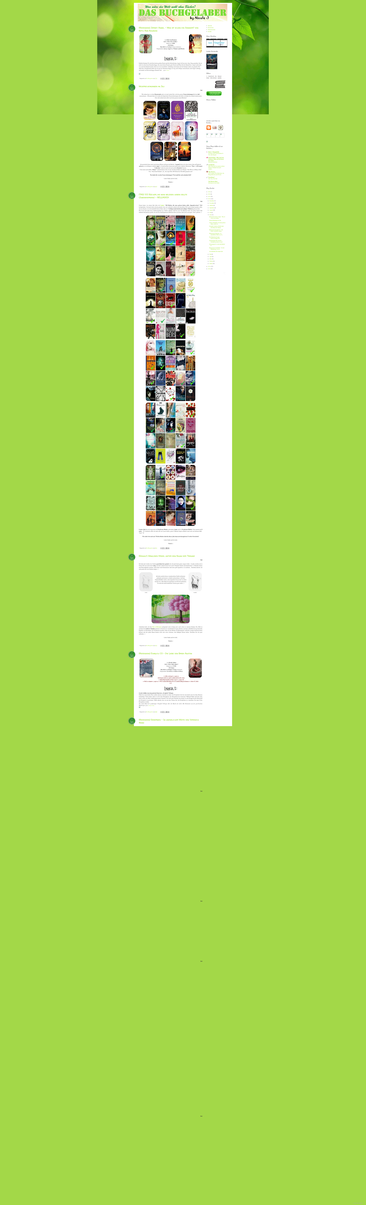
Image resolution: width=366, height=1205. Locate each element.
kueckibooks (211, 165)
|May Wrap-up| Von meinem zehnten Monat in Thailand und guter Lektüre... (216, 167)
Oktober (211, 205)
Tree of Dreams (156, 627)
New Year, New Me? (212, 178)
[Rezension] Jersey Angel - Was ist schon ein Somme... (217, 217)
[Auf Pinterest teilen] (168, 79)
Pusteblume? (211, 177)
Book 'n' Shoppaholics (213, 152)
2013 (209, 266)
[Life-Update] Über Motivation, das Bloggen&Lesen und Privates (216, 173)
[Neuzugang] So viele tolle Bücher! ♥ (157, 957)
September (211, 207)
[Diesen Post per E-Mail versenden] (161, 79)
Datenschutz (157, 1197)
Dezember (211, 201)
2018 (209, 191)
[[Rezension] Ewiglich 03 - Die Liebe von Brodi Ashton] (139, 707)
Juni (210, 214)
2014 (209, 198)
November (211, 203)
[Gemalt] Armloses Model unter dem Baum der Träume (167, 556)
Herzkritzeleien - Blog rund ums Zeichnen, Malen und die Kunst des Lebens (216, 159)
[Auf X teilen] (165, 79)
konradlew (188, 1197)
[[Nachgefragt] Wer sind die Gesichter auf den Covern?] (139, 945)
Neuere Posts (142, 1184)
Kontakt (209, 31)
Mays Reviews (211, 172)
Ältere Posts (199, 1184)
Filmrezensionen (211, 29)
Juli (210, 212)
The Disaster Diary (213, 181)
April (210, 256)
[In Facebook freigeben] (167, 79)
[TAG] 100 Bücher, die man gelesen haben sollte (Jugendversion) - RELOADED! (163, 196)
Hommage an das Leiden (213, 183)
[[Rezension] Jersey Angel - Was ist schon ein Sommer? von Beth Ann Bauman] (139, 74)
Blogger (174, 1197)
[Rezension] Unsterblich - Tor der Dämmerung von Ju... (216, 248)
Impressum (163, 1197)
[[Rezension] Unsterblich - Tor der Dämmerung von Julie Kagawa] (139, 1100)
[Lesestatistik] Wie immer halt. (154, 1112)
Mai (210, 254)
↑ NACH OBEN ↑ (358, 1203)
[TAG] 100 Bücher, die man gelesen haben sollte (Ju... (217, 223)
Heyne (172, 1096)
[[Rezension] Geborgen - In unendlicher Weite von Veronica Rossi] (139, 775)
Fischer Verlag (172, 908)
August (211, 210)
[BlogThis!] (163, 79)
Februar (211, 261)
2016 (209, 194)
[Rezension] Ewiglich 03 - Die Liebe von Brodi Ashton (165, 653)
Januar (211, 263)
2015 (209, 196)
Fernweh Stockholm (212, 162)
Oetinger (185, 908)
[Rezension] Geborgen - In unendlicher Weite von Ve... (216, 234)
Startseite (171, 1184)
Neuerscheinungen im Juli (152, 86)
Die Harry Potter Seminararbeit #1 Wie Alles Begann (215, 154)
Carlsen (167, 70)
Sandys (162, 205)
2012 (209, 268)
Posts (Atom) (147, 1187)
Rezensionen (211, 27)
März (210, 259)
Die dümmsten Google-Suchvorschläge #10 (160, 787)
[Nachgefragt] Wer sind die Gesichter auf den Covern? (166, 897)
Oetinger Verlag (151, 705)
